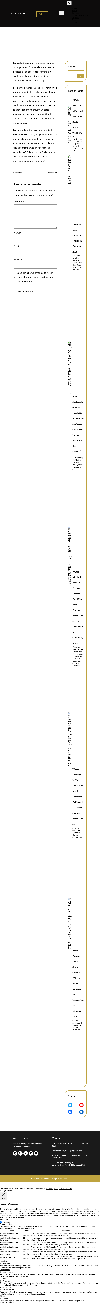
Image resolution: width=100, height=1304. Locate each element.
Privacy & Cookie (65, 1189)
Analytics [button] (3, 1278)
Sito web (18, 259)
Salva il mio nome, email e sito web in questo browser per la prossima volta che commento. (35, 277)
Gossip (67, 43)
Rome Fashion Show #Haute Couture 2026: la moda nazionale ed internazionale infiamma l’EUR (78, 984)
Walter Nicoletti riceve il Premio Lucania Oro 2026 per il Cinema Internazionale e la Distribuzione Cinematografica (78, 607)
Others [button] (2, 1296)
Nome (17, 233)
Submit (42, 14)
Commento (20, 201)
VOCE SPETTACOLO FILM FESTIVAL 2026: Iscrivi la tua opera (77, 116)
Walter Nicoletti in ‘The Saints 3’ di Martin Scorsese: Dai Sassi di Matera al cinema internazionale (78, 796)
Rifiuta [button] (56, 1189)
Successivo (52, 173)
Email (17, 246)
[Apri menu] (61, 13)
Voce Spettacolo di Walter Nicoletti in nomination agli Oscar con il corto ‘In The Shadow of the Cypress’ (78, 424)
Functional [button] (4, 1261)
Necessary (7, 1222)
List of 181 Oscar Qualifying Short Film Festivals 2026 (77, 238)
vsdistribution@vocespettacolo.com (67, 1151)
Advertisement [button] (5, 1287)
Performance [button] (5, 1270)
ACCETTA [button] (49, 1189)
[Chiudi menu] (69, 3)
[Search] (80, 76)
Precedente (18, 173)
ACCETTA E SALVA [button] (7, 1303)
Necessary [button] (4, 1220)
